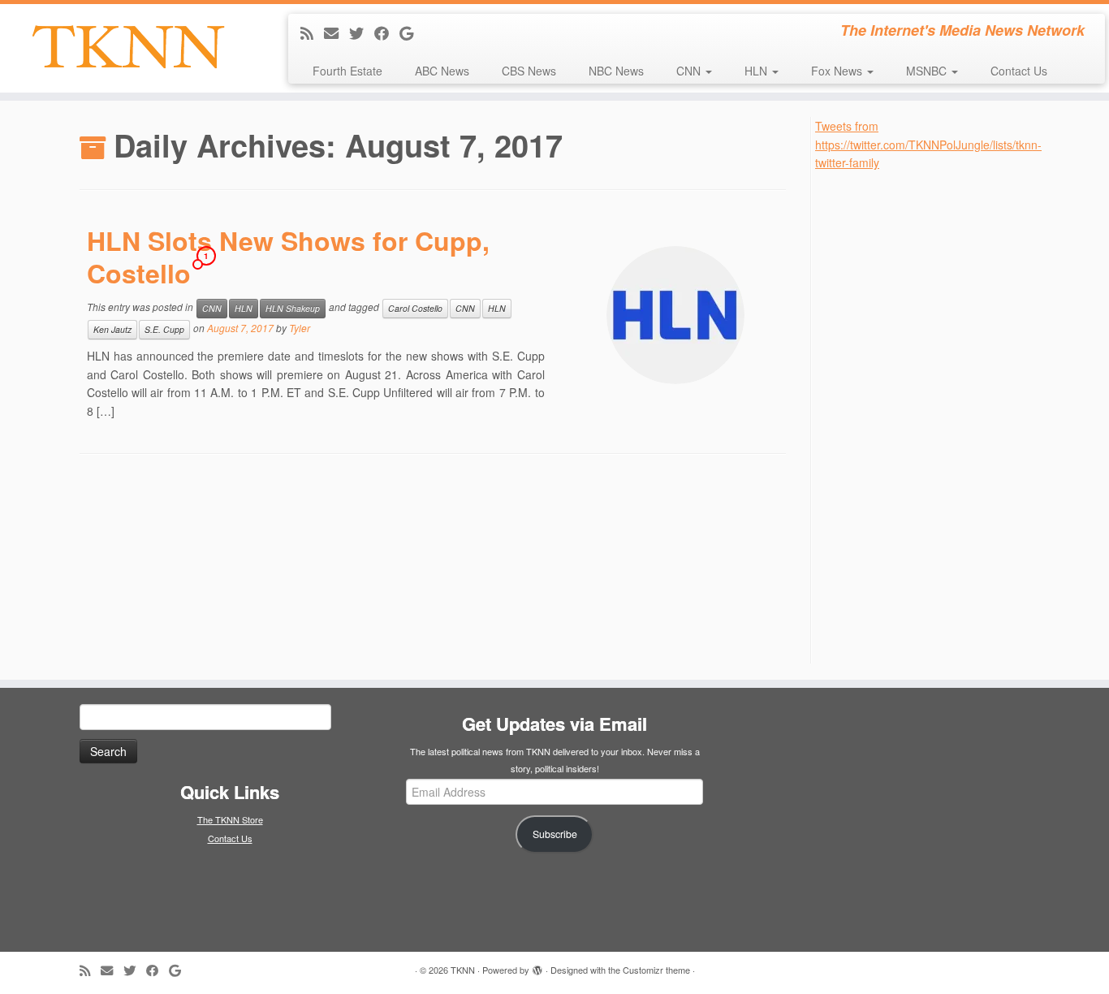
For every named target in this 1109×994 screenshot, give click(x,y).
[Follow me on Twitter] (361, 32)
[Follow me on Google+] (411, 32)
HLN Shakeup (292, 308)
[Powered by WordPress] (537, 966)
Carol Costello (415, 308)
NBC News (616, 71)
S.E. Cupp (164, 329)
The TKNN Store (230, 819)
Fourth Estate (347, 71)
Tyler (299, 328)
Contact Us (1018, 71)
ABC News (442, 71)
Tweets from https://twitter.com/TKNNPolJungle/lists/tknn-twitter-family (928, 144)
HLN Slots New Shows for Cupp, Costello (288, 257)
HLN (757, 71)
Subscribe (555, 834)
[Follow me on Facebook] (386, 32)
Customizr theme (656, 969)
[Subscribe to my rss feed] (312, 32)
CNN (690, 71)
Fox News (838, 71)
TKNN (463, 969)
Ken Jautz (112, 329)
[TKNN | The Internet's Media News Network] (128, 46)
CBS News (529, 71)
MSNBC (928, 71)
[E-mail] (336, 32)
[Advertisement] (937, 415)
